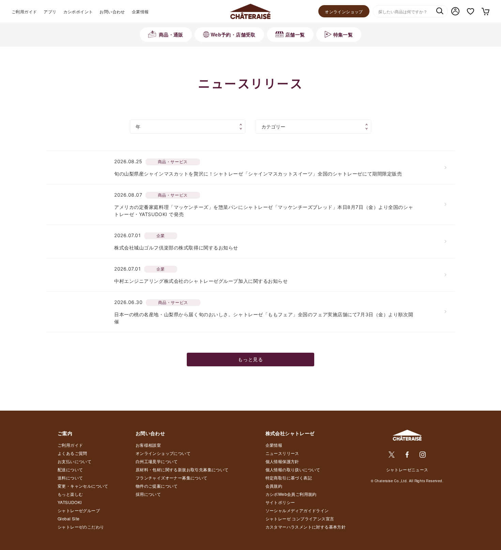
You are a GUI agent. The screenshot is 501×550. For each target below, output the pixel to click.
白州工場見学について (157, 461)
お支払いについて (74, 461)
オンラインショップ (344, 11)
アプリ (50, 11)
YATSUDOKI (70, 502)
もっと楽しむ (70, 494)
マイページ (455, 11)
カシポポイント (78, 11)
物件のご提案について (157, 486)
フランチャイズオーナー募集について (172, 477)
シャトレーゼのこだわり (81, 527)
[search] (440, 12)
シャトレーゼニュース (407, 469)
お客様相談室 (148, 445)
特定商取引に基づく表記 (288, 477)
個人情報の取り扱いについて (292, 469)
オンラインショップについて (163, 453)
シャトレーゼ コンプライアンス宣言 (299, 518)
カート (485, 11)
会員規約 (274, 486)
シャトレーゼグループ (79, 510)
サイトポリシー (280, 502)
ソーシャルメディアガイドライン (297, 510)
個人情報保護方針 (282, 461)
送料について (70, 477)
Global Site (68, 518)
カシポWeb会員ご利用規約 (291, 494)
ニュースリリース (282, 453)
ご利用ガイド (24, 11)
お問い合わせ (112, 11)
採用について (148, 494)
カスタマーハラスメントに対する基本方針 (305, 527)
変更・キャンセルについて (83, 486)
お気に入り (470, 12)
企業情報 (140, 11)
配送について (70, 469)
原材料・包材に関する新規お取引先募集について (182, 469)
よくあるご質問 (72, 453)
